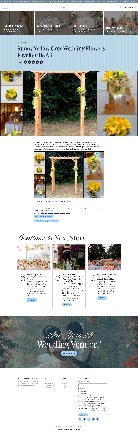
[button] (25, 62)
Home (18, 42)
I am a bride (83, 393)
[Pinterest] (93, 419)
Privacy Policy (82, 399)
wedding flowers (38, 210)
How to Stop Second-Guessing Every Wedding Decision (36, 276)
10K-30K (50, 213)
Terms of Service (63, 430)
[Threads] (97, 419)
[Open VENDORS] (15, 7)
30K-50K (56, 213)
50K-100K (62, 213)
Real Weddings (24, 42)
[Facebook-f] (88, 419)
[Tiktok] (84, 419)
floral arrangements (56, 209)
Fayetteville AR (45, 209)
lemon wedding (75, 209)
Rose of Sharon (85, 209)
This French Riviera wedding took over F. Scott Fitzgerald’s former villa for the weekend (72, 277)
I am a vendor (83, 391)
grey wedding (66, 209)
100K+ (68, 213)
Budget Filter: (37, 213)
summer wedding (95, 209)
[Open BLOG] (30, 7)
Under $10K (44, 213)
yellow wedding (48, 210)
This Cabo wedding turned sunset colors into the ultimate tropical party (107, 276)
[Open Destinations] (90, 7)
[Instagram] (79, 419)
